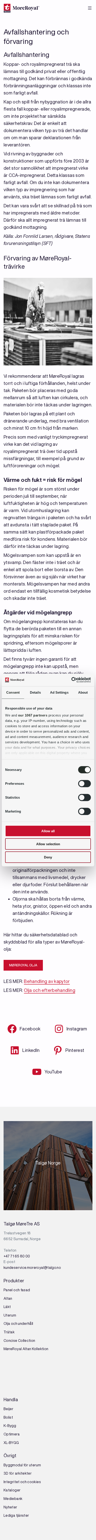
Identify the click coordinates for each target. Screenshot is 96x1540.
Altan (8, 1298)
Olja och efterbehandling (49, 990)
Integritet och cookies (22, 1482)
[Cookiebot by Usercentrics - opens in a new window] (71, 680)
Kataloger (12, 1490)
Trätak (9, 1332)
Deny (48, 857)
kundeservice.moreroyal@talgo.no (32, 1267)
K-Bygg (10, 1425)
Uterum (10, 1315)
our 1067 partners (33, 715)
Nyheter (10, 1507)
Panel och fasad (17, 1290)
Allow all (48, 831)
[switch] (84, 783)
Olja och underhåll (18, 1323)
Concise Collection (19, 1340)
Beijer (8, 1409)
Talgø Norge (48, 1164)
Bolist (8, 1417)
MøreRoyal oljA (23, 965)
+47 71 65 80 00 (17, 1256)
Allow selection (48, 844)
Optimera (12, 1434)
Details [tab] (35, 692)
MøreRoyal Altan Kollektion (26, 1349)
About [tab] (83, 692)
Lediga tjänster (16, 1515)
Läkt (7, 1306)
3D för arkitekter (18, 1473)
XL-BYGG (11, 1442)
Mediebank (13, 1498)
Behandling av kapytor (47, 981)
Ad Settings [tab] (59, 692)
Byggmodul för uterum (22, 1465)
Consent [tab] (13, 692)
